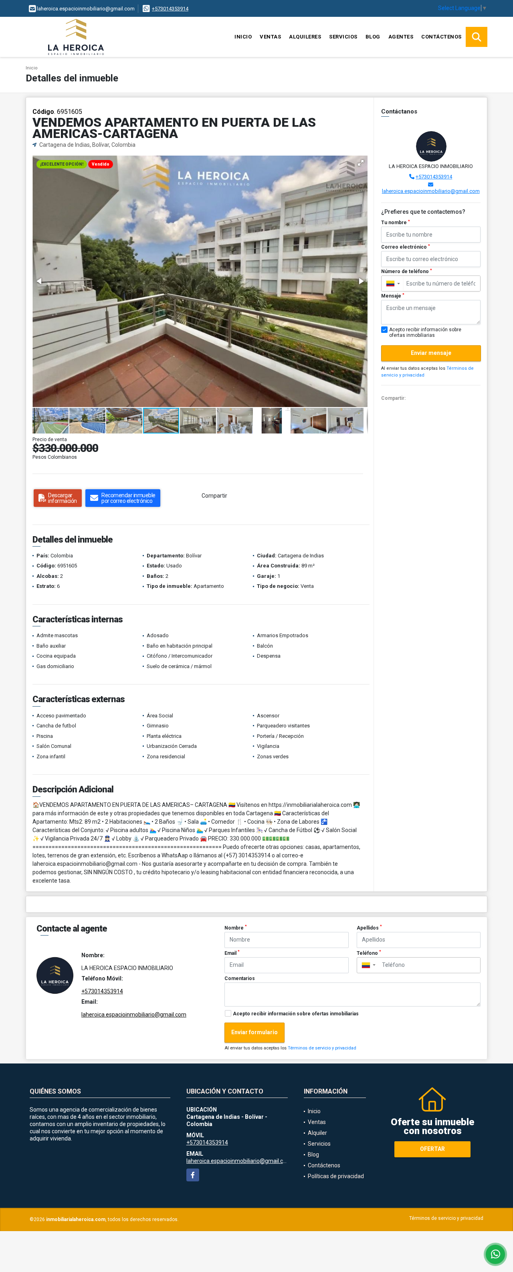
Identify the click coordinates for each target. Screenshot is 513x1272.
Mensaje (392, 296)
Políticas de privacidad (336, 1176)
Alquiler (317, 1133)
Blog (373, 37)
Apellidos (369, 927)
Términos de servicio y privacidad (322, 1048)
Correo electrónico (405, 247)
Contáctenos (441, 37)
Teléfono (369, 953)
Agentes (401, 37)
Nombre (235, 927)
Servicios (343, 37)
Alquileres (305, 37)
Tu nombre (395, 222)
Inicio (243, 37)
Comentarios (239, 978)
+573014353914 (170, 9)
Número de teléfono (406, 271)
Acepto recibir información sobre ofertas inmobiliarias (296, 1014)
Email (232, 953)
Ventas (270, 37)
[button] (360, 162)
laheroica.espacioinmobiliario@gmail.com (431, 191)
